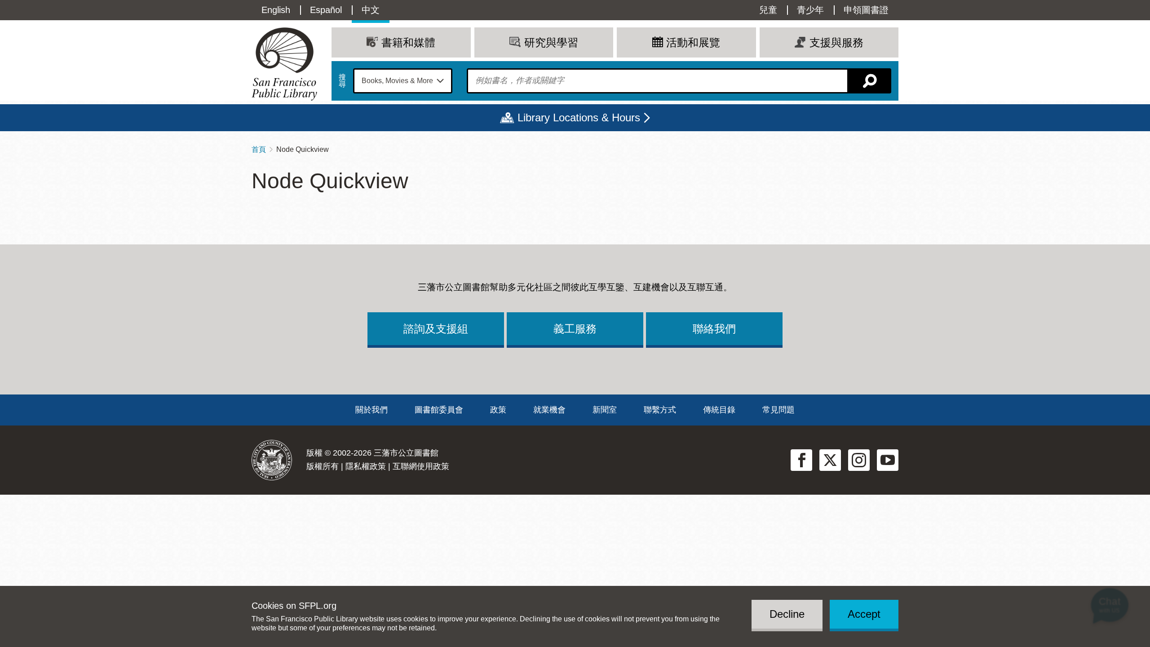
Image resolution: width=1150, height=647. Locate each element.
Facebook (801, 460)
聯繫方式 (660, 409)
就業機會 (549, 409)
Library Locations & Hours (579, 117)
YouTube (887, 460)
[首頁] (284, 64)
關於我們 (371, 409)
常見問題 (778, 409)
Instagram (859, 460)
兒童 (768, 10)
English (275, 10)
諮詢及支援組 (435, 329)
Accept (864, 614)
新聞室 (605, 409)
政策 (498, 409)
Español (326, 10)
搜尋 (342, 81)
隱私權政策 (365, 466)
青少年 (810, 10)
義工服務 (575, 329)
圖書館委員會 (439, 409)
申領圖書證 (866, 10)
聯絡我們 (714, 329)
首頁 (259, 149)
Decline (787, 614)
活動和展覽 (693, 42)
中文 (371, 10)
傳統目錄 (719, 409)
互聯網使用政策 (421, 466)
